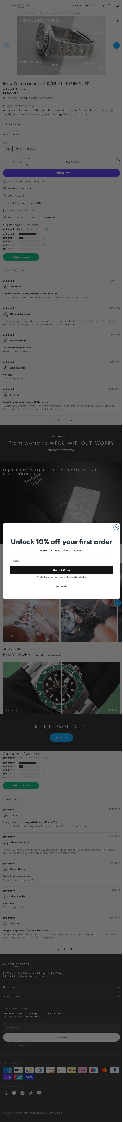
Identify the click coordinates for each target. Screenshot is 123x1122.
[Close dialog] (115, 527)
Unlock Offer (60, 570)
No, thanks (60, 586)
